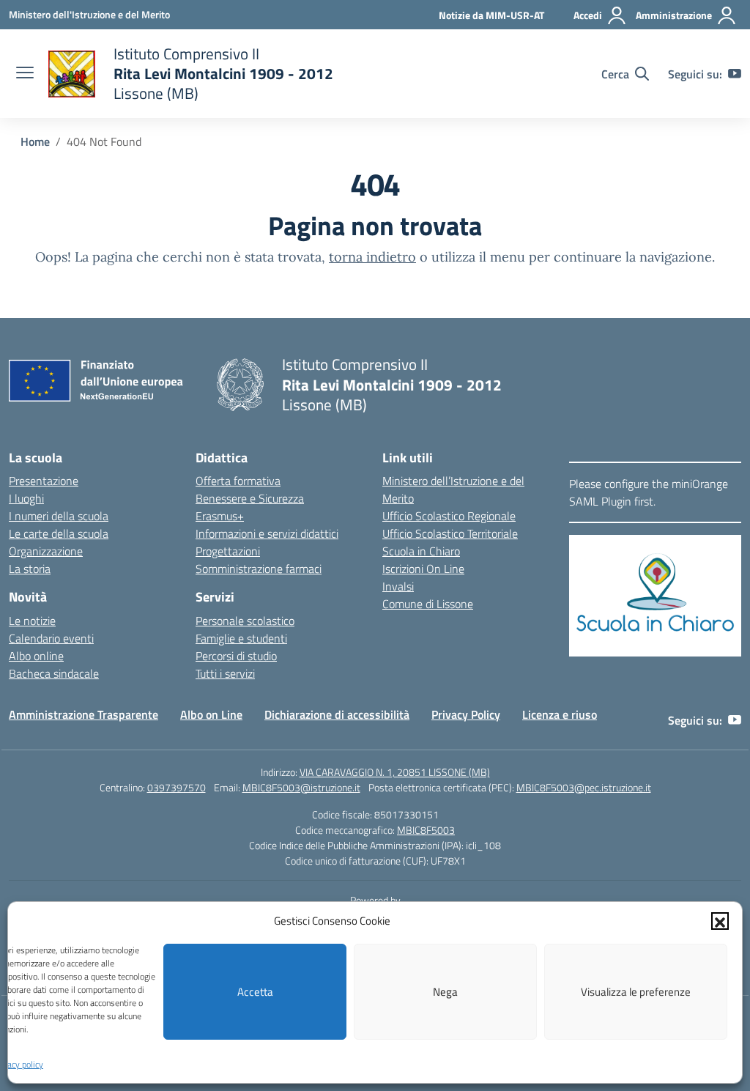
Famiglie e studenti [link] (241, 638)
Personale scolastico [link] (245, 620)
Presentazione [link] (43, 480)
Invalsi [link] (398, 586)
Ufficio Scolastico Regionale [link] (449, 516)
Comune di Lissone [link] (427, 604)
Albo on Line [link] (211, 714)
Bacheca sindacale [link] (54, 673)
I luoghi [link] (26, 498)
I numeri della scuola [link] (58, 516)
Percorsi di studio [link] (236, 656)
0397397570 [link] (176, 787)
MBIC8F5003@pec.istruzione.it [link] (583, 787)
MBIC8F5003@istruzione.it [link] (301, 787)
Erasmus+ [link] (220, 516)
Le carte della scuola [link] (58, 533)
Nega (445, 991)
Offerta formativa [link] (238, 480)
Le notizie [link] (32, 620)
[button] (720, 921)
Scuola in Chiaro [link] (421, 551)
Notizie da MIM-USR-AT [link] (491, 15)
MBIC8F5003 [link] (426, 829)
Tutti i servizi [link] (225, 673)
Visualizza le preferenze (636, 991)
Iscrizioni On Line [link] (423, 568)
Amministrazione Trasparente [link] (83, 714)
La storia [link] (30, 568)
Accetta (255, 991)
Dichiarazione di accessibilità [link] (336, 714)
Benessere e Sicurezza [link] (250, 498)
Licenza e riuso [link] (559, 714)
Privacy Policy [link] (465, 714)
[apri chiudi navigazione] (25, 74)
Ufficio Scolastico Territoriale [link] (450, 533)
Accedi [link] (587, 15)
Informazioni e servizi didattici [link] (267, 533)
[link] (89, 14)
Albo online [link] (36, 656)
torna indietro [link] (372, 256)
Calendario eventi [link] (51, 638)
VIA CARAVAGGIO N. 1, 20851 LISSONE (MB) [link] (395, 772)
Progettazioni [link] (228, 551)
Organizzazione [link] (46, 551)
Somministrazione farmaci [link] (259, 568)
